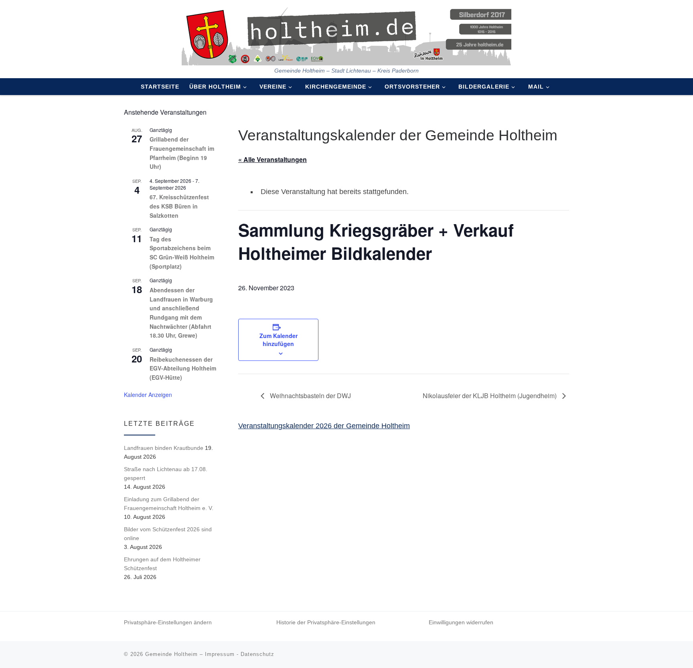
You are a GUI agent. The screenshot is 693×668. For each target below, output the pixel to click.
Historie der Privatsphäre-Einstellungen (325, 622)
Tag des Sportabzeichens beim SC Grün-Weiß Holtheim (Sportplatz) (182, 252)
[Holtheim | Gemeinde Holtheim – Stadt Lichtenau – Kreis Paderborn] (346, 33)
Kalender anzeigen (148, 395)
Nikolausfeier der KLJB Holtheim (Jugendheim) (490, 395)
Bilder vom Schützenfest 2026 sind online (168, 533)
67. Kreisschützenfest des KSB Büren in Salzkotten (179, 206)
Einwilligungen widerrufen (461, 622)
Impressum (220, 654)
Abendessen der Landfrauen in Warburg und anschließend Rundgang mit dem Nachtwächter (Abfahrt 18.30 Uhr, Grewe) (181, 312)
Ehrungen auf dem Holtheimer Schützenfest (162, 563)
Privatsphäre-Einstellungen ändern (168, 622)
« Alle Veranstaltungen (272, 159)
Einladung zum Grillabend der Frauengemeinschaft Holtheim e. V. (168, 503)
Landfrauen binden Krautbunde (163, 448)
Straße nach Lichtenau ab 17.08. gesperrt (165, 473)
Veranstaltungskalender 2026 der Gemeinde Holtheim (324, 426)
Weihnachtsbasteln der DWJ (309, 395)
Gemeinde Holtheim (171, 654)
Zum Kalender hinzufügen (278, 340)
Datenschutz (257, 654)
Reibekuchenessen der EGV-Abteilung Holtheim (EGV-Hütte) (183, 368)
